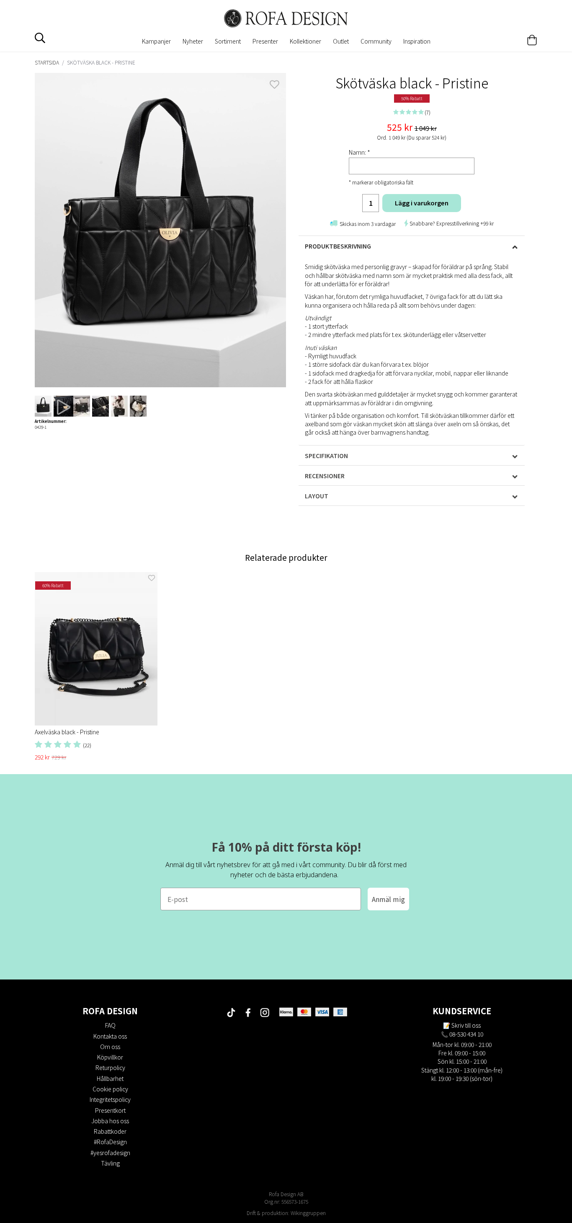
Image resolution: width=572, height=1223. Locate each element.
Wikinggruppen (308, 1212)
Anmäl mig (388, 899)
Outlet (341, 41)
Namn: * (359, 152)
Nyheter (193, 41)
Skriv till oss (466, 1025)
